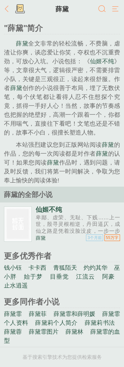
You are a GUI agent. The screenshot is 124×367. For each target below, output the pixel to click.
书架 (20, 9)
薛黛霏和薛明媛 (75, 314)
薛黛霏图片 (44, 331)
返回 (8, 9)
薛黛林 (74, 331)
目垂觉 (59, 276)
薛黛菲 (38, 314)
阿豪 (108, 276)
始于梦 (33, 276)
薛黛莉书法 (100, 323)
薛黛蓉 (13, 331)
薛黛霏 (13, 314)
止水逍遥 (16, 285)
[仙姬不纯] (18, 238)
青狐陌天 (65, 267)
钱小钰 (13, 267)
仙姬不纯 (102, 61)
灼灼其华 (95, 267)
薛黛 (62, 9)
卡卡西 (37, 267)
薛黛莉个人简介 (56, 323)
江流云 (85, 276)
